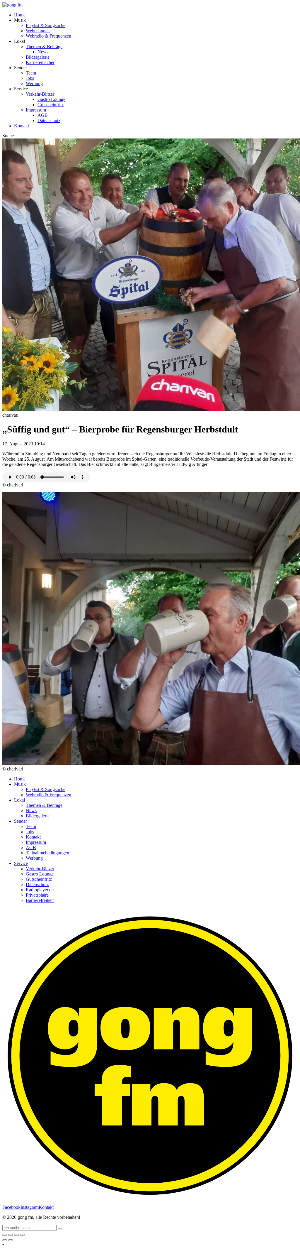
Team (31, 72)
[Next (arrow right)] (10, 1240)
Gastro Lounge (51, 99)
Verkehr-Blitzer (40, 94)
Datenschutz (49, 120)
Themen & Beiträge (44, 46)
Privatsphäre (37, 895)
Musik (20, 784)
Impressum (36, 109)
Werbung (34, 83)
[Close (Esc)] (4, 1235)
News (43, 51)
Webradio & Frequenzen (48, 35)
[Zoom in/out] (22, 1235)
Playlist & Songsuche (45, 25)
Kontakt (21, 125)
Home (19, 14)
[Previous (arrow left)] (4, 1240)
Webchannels (38, 30)
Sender (20, 821)
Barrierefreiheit (40, 900)
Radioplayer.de (40, 889)
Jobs (30, 78)
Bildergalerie (38, 57)
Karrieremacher (40, 62)
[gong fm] (12, 4)
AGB (43, 115)
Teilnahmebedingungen (47, 852)
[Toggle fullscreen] (16, 1235)
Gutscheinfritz (51, 104)
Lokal (19, 799)
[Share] (10, 1235)
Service (21, 863)
